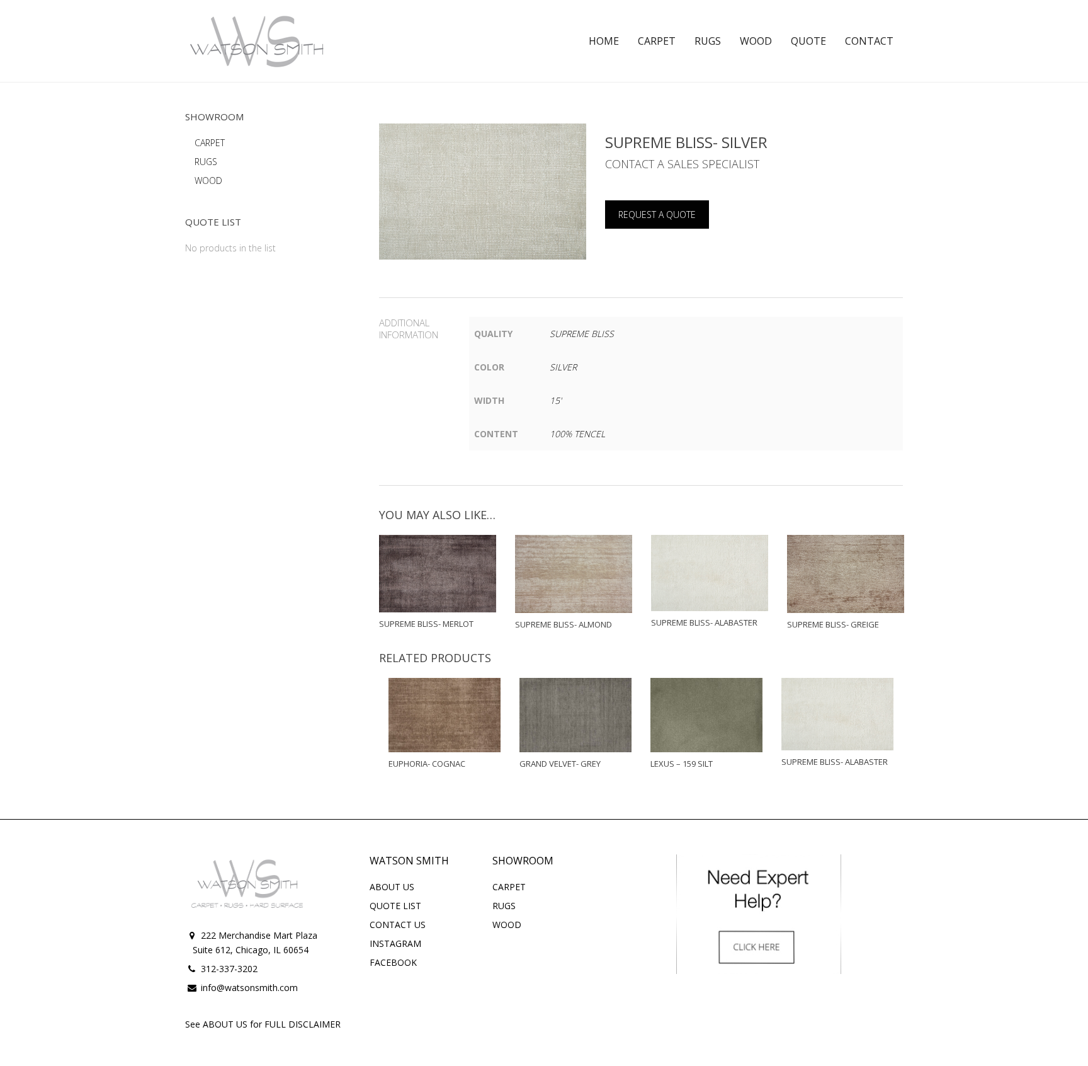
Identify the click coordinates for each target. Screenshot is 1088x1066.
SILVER (563, 367)
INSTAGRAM (395, 943)
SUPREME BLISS (582, 334)
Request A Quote (657, 215)
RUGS (206, 162)
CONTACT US (398, 925)
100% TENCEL (577, 434)
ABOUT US (392, 887)
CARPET (210, 143)
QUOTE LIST (395, 906)
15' (556, 400)
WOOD (208, 180)
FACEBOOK (393, 962)
